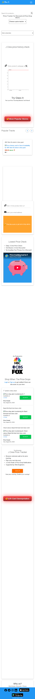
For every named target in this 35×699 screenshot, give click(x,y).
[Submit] (26, 66)
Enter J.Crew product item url (15, 206)
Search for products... (8, 13)
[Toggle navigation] (31, 2)
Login (6, 382)
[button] (27, 130)
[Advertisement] (17, 183)
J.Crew (5, 397)
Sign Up (17, 471)
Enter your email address (14, 212)
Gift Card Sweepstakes (18, 499)
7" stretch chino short (10, 391)
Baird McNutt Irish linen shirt (12, 408)
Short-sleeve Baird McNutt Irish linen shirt (16, 428)
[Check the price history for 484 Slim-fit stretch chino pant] (17, 146)
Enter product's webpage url (16, 66)
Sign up (12, 382)
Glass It (25, 397)
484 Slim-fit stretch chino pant (14, 142)
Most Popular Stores (18, 119)
